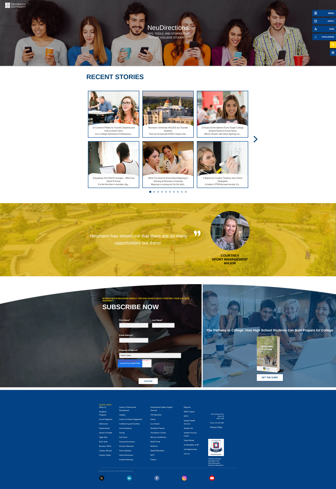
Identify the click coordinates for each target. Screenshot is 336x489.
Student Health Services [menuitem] (189, 422)
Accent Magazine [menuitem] (105, 419)
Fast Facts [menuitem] (123, 437)
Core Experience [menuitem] (125, 428)
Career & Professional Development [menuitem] (127, 408)
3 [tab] (158, 192)
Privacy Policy (216, 427)
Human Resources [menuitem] (126, 455)
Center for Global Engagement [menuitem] (130, 419)
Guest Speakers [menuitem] (125, 451)
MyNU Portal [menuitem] (155, 442)
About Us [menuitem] (102, 407)
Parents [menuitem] (153, 460)
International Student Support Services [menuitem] (161, 408)
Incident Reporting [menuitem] (126, 460)
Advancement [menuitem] (104, 428)
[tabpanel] (113, 139)
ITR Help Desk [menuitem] (156, 415)
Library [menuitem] (153, 419)
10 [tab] (185, 192)
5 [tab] (166, 192)
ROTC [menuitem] (186, 416)
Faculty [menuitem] (122, 433)
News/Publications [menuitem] (157, 451)
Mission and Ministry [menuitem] (158, 437)
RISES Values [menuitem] (189, 412)
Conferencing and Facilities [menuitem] (129, 424)
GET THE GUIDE (270, 377)
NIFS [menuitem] (152, 455)
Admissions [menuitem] (103, 424)
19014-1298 (220, 418)
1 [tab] (150, 192)
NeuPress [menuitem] (154, 446)
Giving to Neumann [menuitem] (126, 446)
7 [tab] (174, 192)
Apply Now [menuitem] (103, 437)
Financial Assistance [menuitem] (127, 442)
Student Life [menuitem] (188, 428)
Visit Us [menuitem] (187, 454)
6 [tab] (170, 192)
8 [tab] (178, 192)
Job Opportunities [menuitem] (190, 449)
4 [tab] (162, 192)
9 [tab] (181, 192)
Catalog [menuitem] (122, 415)
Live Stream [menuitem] (155, 424)
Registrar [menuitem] (187, 407)
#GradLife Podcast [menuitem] (157, 428)
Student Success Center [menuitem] (190, 434)
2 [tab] (154, 192)
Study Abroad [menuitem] (189, 440)
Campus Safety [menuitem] (105, 455)
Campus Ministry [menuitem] (105, 451)
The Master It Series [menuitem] (158, 433)
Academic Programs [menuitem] (103, 413)
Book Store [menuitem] (103, 442)
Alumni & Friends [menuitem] (105, 433)
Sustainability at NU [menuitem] (191, 445)
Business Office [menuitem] (105, 446)
